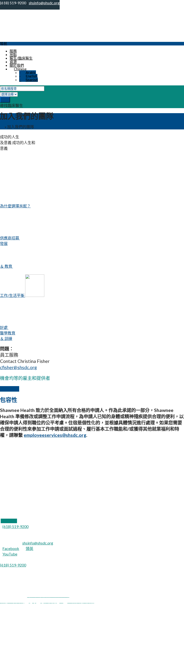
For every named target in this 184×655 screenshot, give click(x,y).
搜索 (5, 100)
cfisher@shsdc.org (18, 367)
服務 (13, 51)
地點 (13, 54)
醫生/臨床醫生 (21, 58)
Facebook (10, 548)
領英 (29, 548)
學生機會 (9, 389)
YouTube (9, 554)
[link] (9, 521)
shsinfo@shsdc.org (37, 543)
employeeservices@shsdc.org (55, 435)
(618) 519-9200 (15, 526)
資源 (13, 62)
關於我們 (17, 65)
